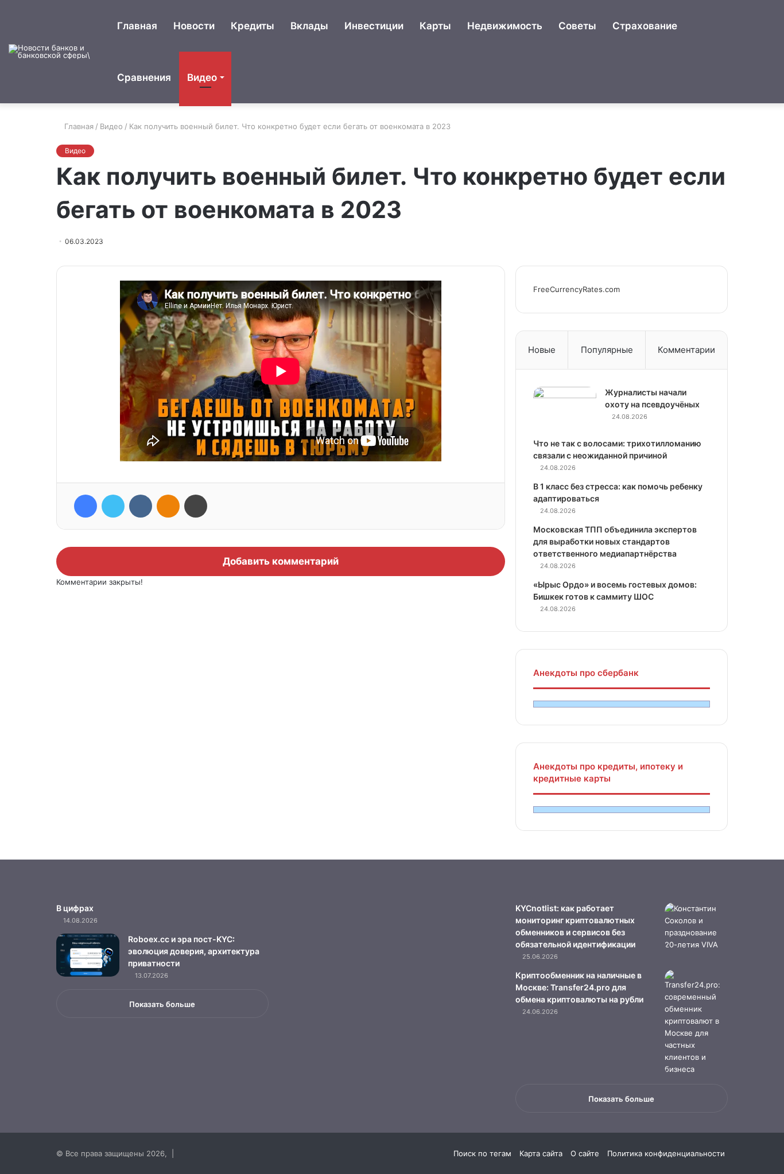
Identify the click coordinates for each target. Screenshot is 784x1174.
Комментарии (686, 349)
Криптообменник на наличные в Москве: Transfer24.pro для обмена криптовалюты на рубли (579, 987)
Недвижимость (504, 26)
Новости (194, 26)
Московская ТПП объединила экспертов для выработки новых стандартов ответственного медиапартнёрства (615, 541)
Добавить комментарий (281, 561)
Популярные (607, 349)
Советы (577, 26)
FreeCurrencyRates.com (576, 289)
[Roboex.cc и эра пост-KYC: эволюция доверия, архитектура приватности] (87, 955)
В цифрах (75, 908)
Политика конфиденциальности (666, 1153)
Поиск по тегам (482, 1153)
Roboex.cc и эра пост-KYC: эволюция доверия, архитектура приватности (193, 951)
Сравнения (144, 77)
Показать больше (162, 1004)
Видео (202, 77)
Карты (435, 26)
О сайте (584, 1153)
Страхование (644, 26)
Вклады (309, 26)
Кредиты (252, 26)
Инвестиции (373, 26)
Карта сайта (540, 1153)
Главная (137, 26)
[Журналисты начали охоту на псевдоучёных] (564, 408)
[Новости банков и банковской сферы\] (52, 51)
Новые (542, 349)
